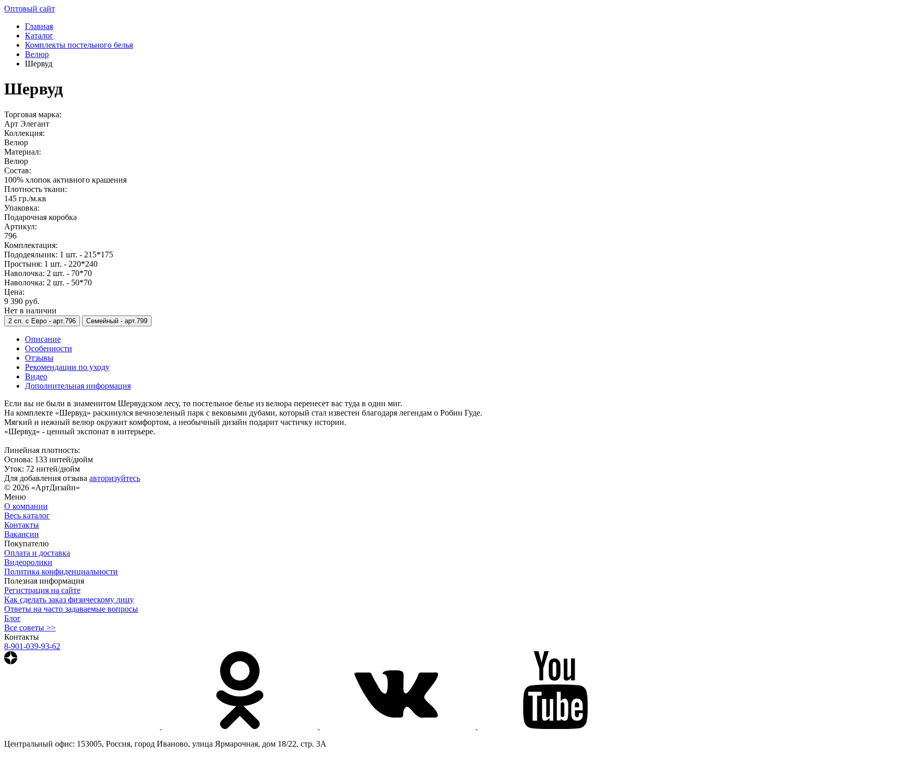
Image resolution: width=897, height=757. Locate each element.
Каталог (39, 35)
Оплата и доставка (37, 552)
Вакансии (21, 534)
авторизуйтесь (114, 478)
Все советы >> (30, 627)
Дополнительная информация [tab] (78, 385)
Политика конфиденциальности (61, 571)
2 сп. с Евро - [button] (42, 321)
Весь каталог (27, 515)
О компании (26, 506)
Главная (39, 26)
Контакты (21, 524)
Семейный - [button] (116, 321)
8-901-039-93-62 (32, 646)
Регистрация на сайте (42, 590)
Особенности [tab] (48, 348)
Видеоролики (28, 562)
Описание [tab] (43, 339)
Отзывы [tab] (39, 357)
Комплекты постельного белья (79, 44)
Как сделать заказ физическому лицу (69, 599)
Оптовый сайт (29, 8)
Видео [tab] (36, 376)
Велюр (37, 54)
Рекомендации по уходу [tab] (67, 367)
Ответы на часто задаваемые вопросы (71, 608)
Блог (12, 618)
